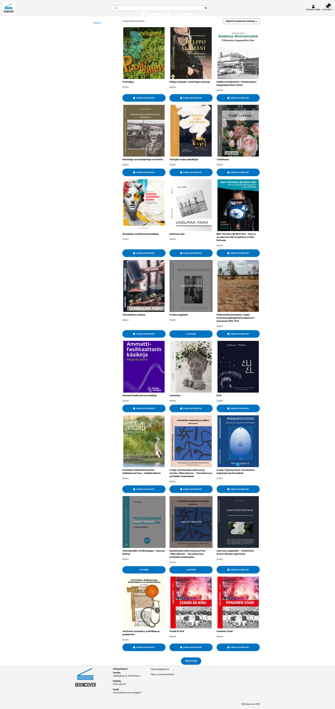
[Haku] (206, 8)
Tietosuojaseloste (160, 669)
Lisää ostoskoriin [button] (145, 98)
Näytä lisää (191, 661)
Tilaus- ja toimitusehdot (162, 674)
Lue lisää (191, 334)
